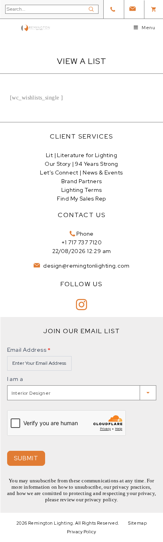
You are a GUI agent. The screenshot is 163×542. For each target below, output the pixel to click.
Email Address (29, 349)
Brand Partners (81, 181)
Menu (148, 27)
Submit (26, 458)
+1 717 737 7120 (81, 242)
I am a (15, 379)
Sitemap (137, 523)
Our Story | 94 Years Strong (81, 163)
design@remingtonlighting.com (85, 265)
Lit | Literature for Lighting (81, 155)
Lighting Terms (81, 189)
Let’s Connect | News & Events (81, 172)
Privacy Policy (81, 531)
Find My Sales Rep (81, 198)
